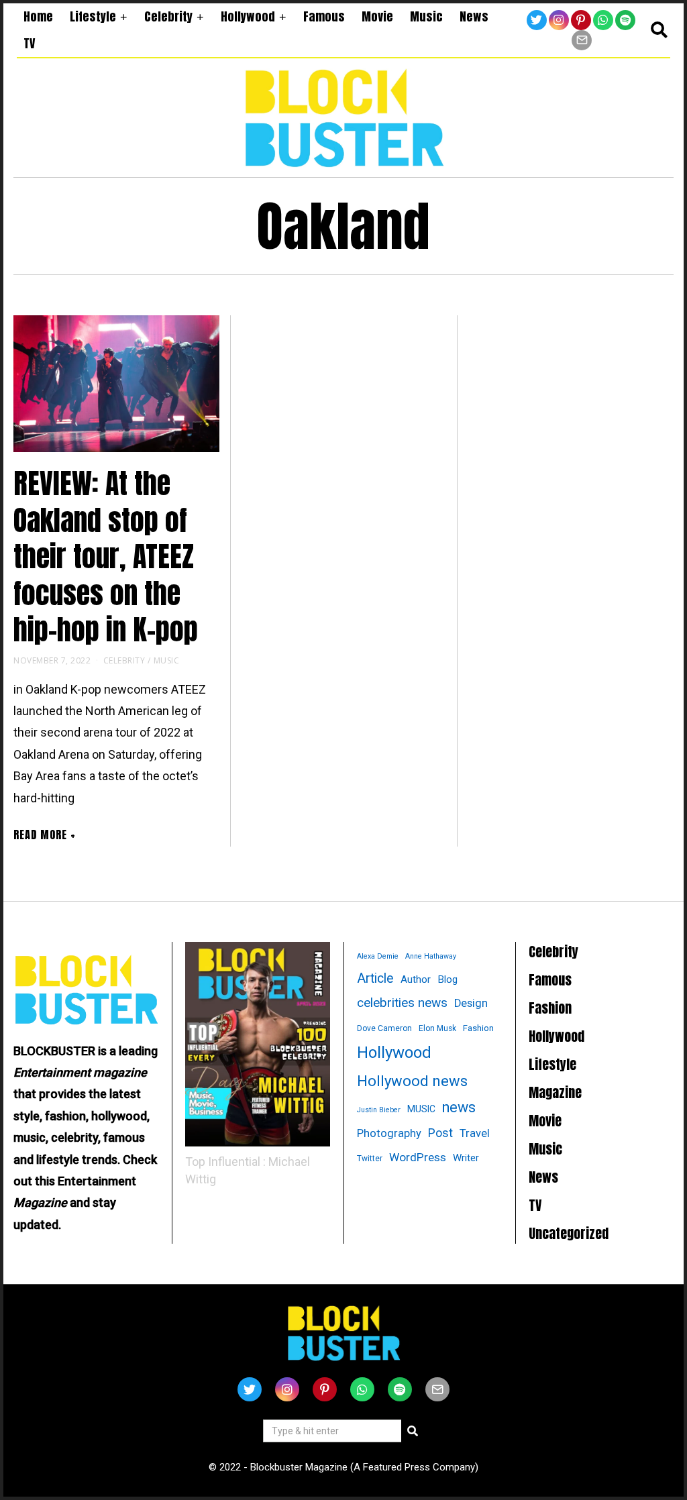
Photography (389, 1133)
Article (375, 978)
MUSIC (421, 1109)
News (474, 16)
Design (471, 1003)
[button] (412, 1430)
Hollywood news (412, 1081)
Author (416, 979)
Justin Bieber (379, 1110)
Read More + (44, 834)
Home (38, 16)
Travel (475, 1133)
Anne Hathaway (430, 956)
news (459, 1107)
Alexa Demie (378, 956)
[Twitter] (537, 20)
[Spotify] (625, 20)
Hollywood (248, 16)
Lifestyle (93, 16)
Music (426, 16)
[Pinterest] (581, 20)
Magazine (555, 1092)
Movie (377, 16)
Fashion (478, 1028)
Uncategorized (569, 1233)
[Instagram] (559, 20)
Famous (324, 16)
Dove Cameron (384, 1028)
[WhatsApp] (603, 20)
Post (440, 1133)
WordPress (417, 1157)
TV (29, 43)
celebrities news (402, 1002)
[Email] (582, 40)
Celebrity (168, 16)
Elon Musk (437, 1028)
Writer (466, 1158)
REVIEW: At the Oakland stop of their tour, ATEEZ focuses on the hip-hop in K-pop (105, 556)
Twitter (369, 1158)
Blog (447, 979)
